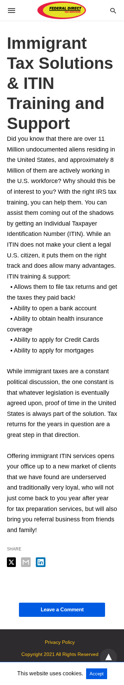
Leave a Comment (62, 609)
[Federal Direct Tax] (61, 10)
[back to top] (108, 657)
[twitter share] (11, 562)
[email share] (26, 562)
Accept (97, 673)
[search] (113, 11)
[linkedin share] (40, 562)
